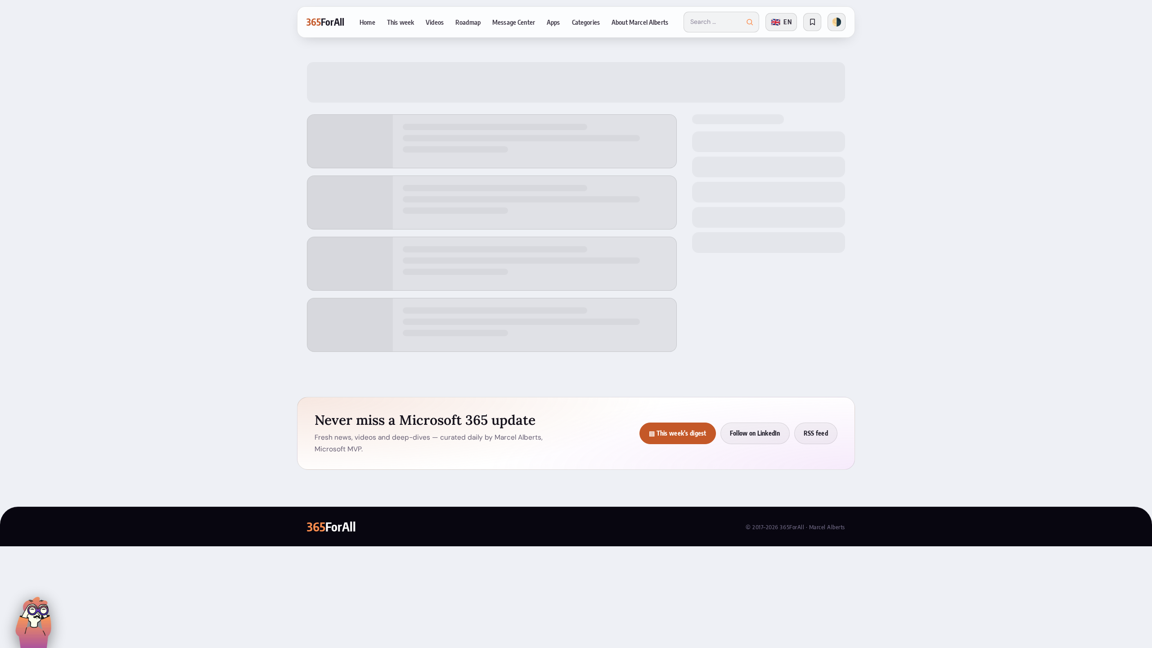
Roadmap (468, 22)
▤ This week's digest (677, 433)
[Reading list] (812, 22)
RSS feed (816, 433)
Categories (586, 22)
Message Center (513, 22)
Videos (435, 22)
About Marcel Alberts (640, 22)
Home (367, 22)
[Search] (749, 22)
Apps (553, 22)
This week (400, 22)
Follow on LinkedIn (755, 433)
